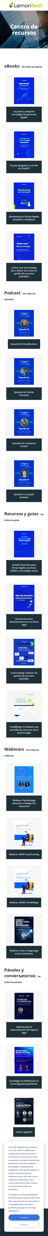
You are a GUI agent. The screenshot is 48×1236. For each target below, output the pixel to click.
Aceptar (24, 1217)
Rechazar (24, 1224)
